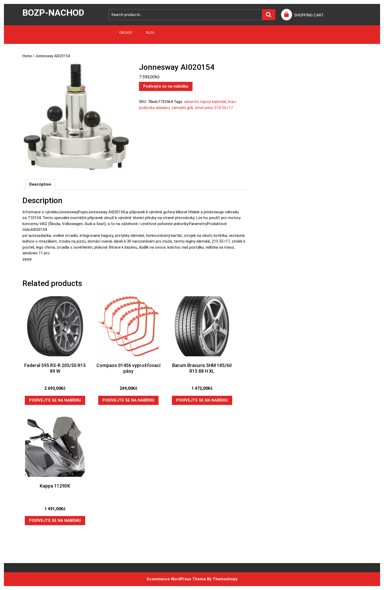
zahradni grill (182, 107)
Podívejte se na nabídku (165, 86)
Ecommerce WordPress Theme (176, 579)
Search (268, 14)
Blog (150, 33)
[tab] (40, 184)
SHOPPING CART (309, 15)
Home (27, 56)
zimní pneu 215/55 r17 (214, 107)
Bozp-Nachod (53, 12)
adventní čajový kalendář (205, 101)
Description (40, 184)
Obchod (125, 33)
